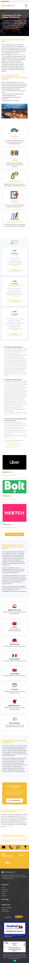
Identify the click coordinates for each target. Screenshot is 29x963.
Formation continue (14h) (14, 444)
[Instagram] (19, 917)
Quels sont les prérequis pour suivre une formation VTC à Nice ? (14, 836)
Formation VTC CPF (13, 437)
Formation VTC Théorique (15, 375)
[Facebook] (16, 917)
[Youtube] (21, 917)
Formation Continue (12, 442)
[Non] (26, 957)
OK (15, 960)
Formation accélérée (13, 446)
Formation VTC (8, 365)
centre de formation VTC (16, 425)
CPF (13, 792)
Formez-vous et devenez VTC (10, 28)
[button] (26, 5)
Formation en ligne (12, 447)
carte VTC (23, 816)
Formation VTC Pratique (14, 414)
